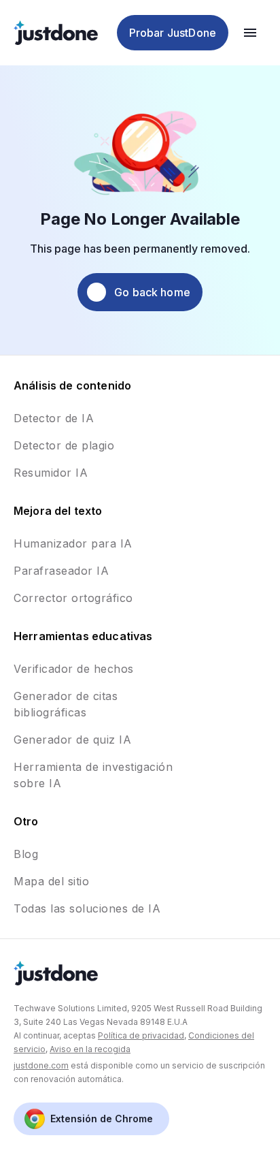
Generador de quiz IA (72, 739)
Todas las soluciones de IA (87, 908)
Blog (26, 854)
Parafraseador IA (61, 570)
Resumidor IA (51, 472)
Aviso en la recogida (90, 1049)
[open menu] (250, 32)
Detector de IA (54, 418)
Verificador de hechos (74, 669)
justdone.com (41, 1065)
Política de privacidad (141, 1035)
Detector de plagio (64, 445)
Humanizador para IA (73, 543)
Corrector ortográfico (73, 598)
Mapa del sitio (51, 881)
